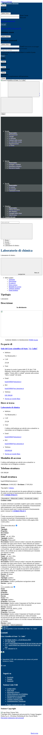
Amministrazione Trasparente (16, 701)
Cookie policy (11, 689)
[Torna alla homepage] (21, 80)
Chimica (11, 488)
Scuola (7, 242)
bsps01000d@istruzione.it (13, 382)
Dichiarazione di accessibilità (16, 696)
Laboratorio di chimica (10, 407)
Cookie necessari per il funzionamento (13, 516)
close (3, 114)
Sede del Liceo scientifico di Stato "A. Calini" (19, 349)
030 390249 (8, 395)
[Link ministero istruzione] (9, 3)
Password (23, 17)
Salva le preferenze (16, 625)
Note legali (10, 690)
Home (7, 240)
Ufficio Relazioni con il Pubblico (17, 694)
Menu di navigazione (28, 273)
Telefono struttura (14, 288)
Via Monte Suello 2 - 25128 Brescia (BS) (18, 640)
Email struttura (13, 290)
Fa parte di (12, 283)
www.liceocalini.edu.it (8, 525)
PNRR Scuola (33, 340)
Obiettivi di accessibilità (14, 698)
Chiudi (3, 61)
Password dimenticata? (8, 21)
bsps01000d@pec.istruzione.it (14, 388)
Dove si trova (13, 285)
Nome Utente (24, 15)
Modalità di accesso (15, 287)
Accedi (4, 5)
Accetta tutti (31, 498)
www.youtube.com (7, 587)
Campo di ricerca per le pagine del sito (13, 220)
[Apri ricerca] (24, 89)
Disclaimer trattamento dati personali (12, 718)
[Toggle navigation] (16, 105)
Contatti (4, 633)
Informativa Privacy (13, 692)
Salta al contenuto (6, 1)
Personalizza (5, 498)
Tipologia (12, 279)
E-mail (22, 46)
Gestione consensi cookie (15, 699)
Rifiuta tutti (17, 498)
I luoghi (7, 244)
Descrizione (12, 281)
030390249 (8, 450)
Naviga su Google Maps (12, 399)
